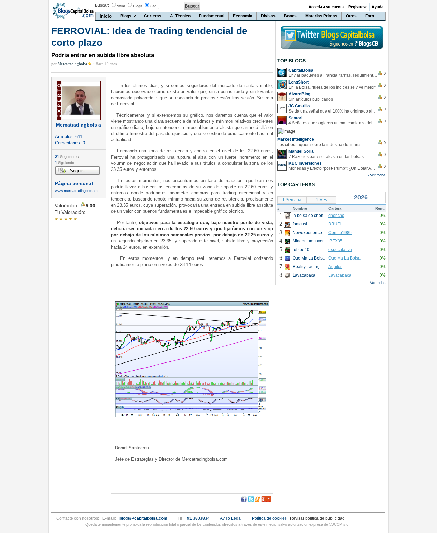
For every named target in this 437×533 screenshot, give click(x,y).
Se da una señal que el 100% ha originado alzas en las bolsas (332, 111)
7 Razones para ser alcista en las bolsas (326, 156)
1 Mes (321, 199)
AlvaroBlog (299, 94)
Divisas (268, 16)
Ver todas (378, 283)
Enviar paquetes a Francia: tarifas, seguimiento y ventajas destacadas (332, 75)
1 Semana (291, 199)
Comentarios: (70, 142)
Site (153, 6)
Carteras (152, 16)
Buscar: (102, 5)
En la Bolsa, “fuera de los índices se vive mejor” (332, 87)
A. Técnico (180, 16)
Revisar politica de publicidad (317, 518)
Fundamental (211, 16)
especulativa (340, 249)
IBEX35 (335, 241)
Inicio (106, 16)
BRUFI (334, 224)
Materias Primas (321, 16)
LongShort (298, 82)
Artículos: (68, 136)
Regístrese (357, 7)
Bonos (290, 16)
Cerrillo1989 (340, 232)
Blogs (137, 6)
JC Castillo (299, 106)
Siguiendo (64, 163)
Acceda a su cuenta (326, 7)
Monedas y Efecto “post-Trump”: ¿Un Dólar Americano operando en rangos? (332, 168)
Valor (121, 6)
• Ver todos (377, 175)
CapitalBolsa (300, 70)
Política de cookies (269, 518)
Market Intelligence (295, 139)
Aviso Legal (231, 518)
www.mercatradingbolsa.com (78, 191)
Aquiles (335, 266)
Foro (369, 16)
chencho (336, 215)
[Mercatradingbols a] (78, 100)
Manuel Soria (301, 151)
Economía (242, 16)
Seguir (76, 170)
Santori (295, 118)
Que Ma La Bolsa (344, 258)
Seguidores (67, 156)
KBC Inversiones (305, 163)
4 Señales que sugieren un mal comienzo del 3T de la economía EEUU (332, 123)
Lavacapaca (339, 275)
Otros (351, 16)
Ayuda (377, 7)
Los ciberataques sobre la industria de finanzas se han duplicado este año (321, 144)
